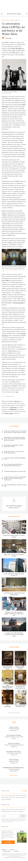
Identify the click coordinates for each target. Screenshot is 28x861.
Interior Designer (14, 759)
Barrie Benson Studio (20, 706)
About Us (4, 849)
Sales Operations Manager (14, 735)
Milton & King (7, 666)
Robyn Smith (8, 38)
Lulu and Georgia (20, 685)
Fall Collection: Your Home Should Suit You (20, 687)
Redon (7, 689)
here (17, 392)
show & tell (6, 20)
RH (7, 705)
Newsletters (7, 851)
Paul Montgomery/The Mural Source (7, 686)
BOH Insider (13, 409)
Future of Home (9, 413)
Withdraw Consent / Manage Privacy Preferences (15, 857)
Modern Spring (7, 706)
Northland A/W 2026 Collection (7, 668)
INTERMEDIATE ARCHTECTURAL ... (14, 767)
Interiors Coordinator (14, 743)
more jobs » (14, 775)
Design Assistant (14, 727)
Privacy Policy (23, 819)
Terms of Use (3, 819)
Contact (12, 849)
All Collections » (14, 712)
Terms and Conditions (14, 853)
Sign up (16, 401)
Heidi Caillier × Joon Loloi (20, 667)
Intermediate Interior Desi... (14, 751)
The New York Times (18, 303)
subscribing (13, 407)
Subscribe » (8, 842)
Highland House (20, 705)
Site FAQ (16, 851)
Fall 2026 (20, 668)
